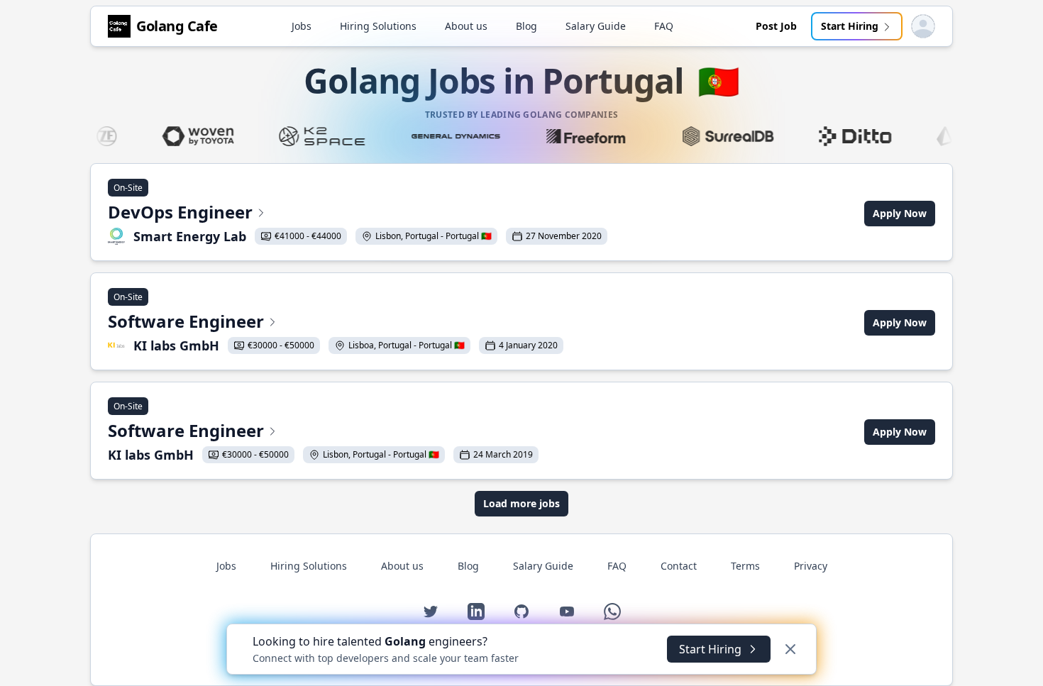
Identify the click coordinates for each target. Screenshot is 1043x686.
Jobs (301, 26)
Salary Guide (595, 26)
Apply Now (900, 213)
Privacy (810, 565)
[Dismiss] (790, 649)
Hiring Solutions (378, 26)
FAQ (663, 26)
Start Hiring (849, 26)
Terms (745, 565)
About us (466, 26)
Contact (679, 565)
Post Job (776, 26)
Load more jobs (521, 503)
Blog (526, 26)
